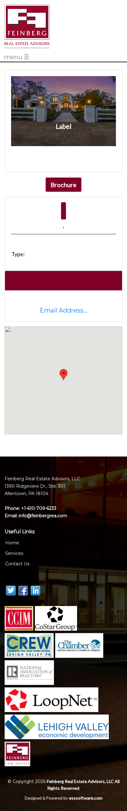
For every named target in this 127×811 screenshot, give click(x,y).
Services (14, 553)
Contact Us (17, 564)
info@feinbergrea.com (42, 515)
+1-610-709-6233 (38, 508)
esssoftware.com (85, 798)
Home (12, 543)
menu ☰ (16, 57)
